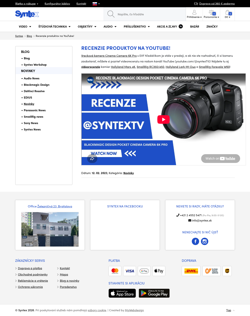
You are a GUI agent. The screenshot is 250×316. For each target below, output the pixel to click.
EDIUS (28, 97)
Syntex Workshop (35, 64)
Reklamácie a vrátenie (33, 280)
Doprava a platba (30, 268)
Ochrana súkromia (30, 287)
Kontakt (81, 3)
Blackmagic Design (36, 84)
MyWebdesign (134, 310)
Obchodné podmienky (33, 274)
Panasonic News (35, 110)
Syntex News (32, 129)
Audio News (31, 78)
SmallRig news (33, 116)
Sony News (31, 123)
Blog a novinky (69, 280)
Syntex (19, 36)
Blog (29, 36)
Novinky (28, 70)
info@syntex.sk (202, 220)
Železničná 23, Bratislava (54, 206)
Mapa (64, 274)
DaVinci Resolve (34, 91)
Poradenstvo (68, 287)
